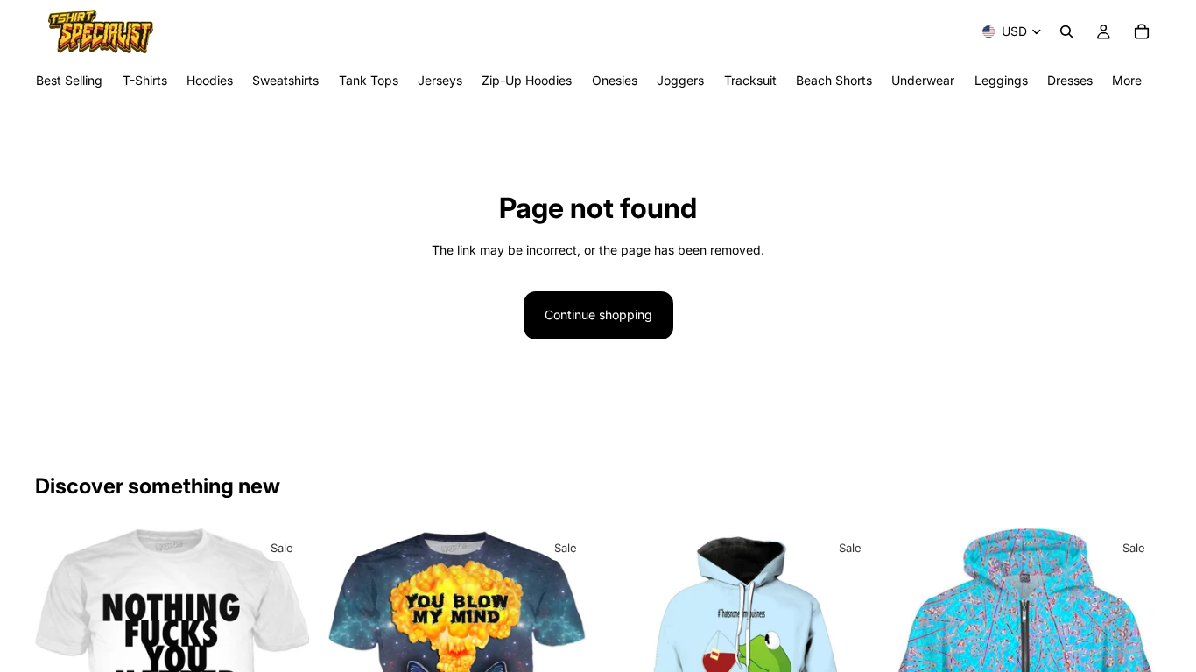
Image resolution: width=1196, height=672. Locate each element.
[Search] (1066, 31)
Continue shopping (598, 314)
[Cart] (1141, 31)
